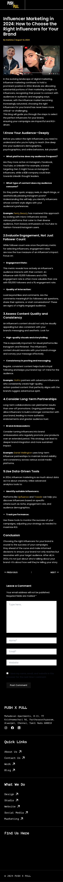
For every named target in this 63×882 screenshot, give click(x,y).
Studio (9, 800)
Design (9, 794)
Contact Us (12, 757)
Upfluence (23, 496)
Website (10, 806)
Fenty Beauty (21, 213)
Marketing (11, 818)
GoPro (17, 380)
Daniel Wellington (23, 452)
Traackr (38, 496)
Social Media (14, 812)
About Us (10, 751)
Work (7, 764)
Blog (7, 770)
